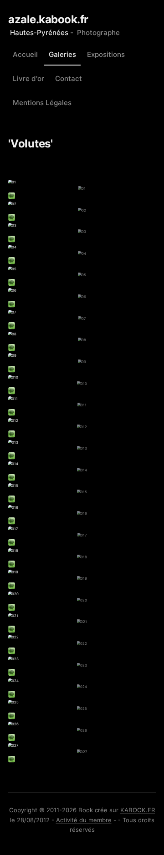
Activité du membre (84, 820)
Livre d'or (28, 78)
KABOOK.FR (137, 810)
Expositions (106, 54)
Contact (68, 78)
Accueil (25, 54)
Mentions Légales (42, 102)
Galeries (62, 54)
